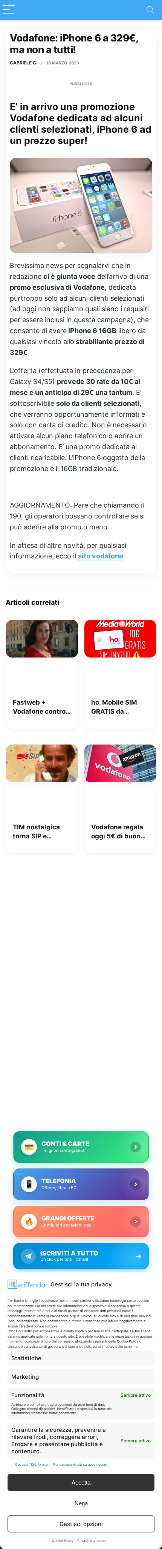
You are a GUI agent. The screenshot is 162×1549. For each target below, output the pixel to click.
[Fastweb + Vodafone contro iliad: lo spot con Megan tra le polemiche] (42, 625)
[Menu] (9, 10)
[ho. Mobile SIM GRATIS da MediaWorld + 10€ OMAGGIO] (120, 625)
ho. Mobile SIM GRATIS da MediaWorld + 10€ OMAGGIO (120, 707)
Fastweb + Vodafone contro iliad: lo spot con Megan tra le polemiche (39, 707)
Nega (81, 1503)
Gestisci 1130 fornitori (32, 1464)
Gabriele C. (24, 63)
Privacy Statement (91, 1540)
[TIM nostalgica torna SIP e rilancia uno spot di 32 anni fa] (42, 750)
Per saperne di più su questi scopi (80, 1464)
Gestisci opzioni (81, 1524)
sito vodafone (100, 556)
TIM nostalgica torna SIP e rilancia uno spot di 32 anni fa (39, 832)
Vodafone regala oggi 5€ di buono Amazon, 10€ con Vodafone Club (118, 832)
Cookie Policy (62, 1540)
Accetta (81, 1482)
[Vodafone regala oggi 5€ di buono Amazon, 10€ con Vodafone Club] (120, 750)
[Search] (150, 10)
